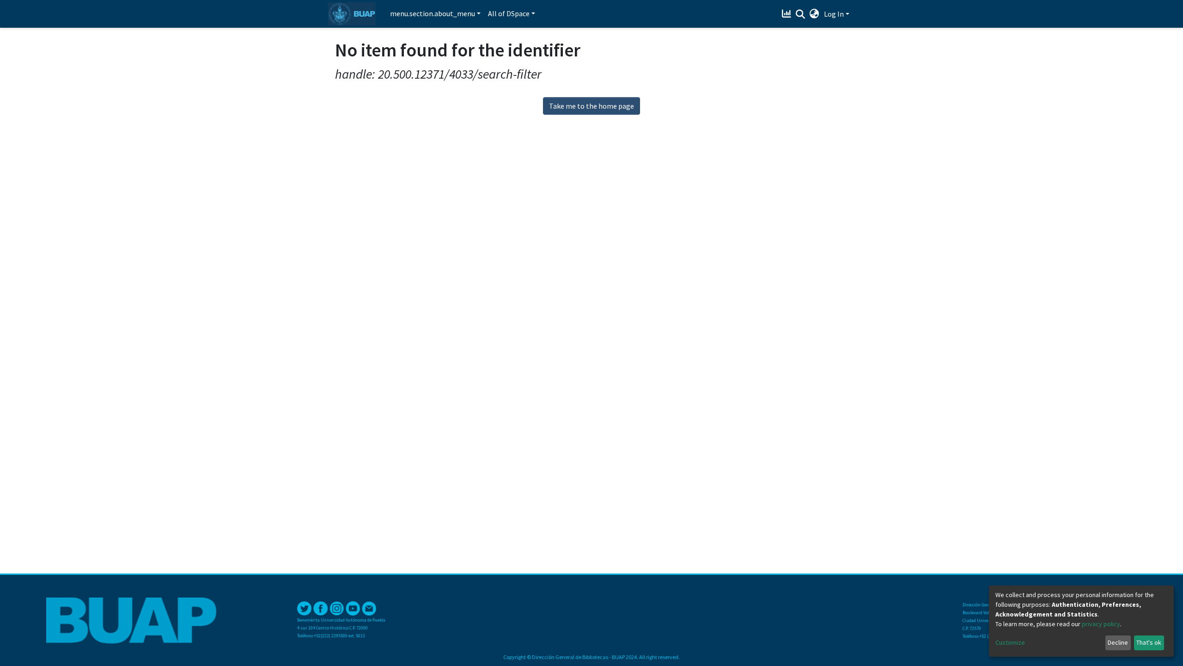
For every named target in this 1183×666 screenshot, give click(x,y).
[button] (814, 13)
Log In (834, 13)
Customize (1010, 642)
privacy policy (1101, 624)
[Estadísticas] (787, 13)
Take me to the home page (591, 106)
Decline (1118, 642)
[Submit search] (800, 14)
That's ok (1148, 642)
